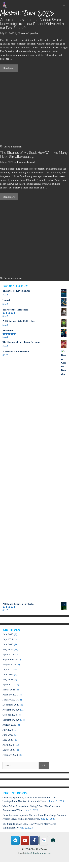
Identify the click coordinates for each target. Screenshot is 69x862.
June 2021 (8, 674)
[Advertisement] (34, 107)
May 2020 (8, 739)
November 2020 (11, 709)
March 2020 (9, 750)
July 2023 (8, 639)
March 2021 (9, 689)
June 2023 (8, 644)
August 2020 (9, 724)
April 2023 (8, 654)
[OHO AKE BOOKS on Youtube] (25, 840)
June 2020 (8, 734)
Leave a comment (13, 146)
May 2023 (8, 649)
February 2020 (10, 755)
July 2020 (8, 729)
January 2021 (10, 699)
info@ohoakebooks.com (38, 853)
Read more (9, 68)
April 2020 (8, 744)
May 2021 (8, 679)
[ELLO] (53, 840)
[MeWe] (44, 840)
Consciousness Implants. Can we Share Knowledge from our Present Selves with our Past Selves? (32, 24)
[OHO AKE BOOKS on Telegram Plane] (15, 840)
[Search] (44, 765)
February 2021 (10, 694)
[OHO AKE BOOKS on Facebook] (34, 840)
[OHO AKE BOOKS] (5, 5)
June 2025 (8, 634)
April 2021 (8, 684)
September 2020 (11, 719)
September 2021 (11, 659)
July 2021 (8, 669)
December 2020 (11, 704)
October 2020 (10, 714)
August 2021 (9, 664)
